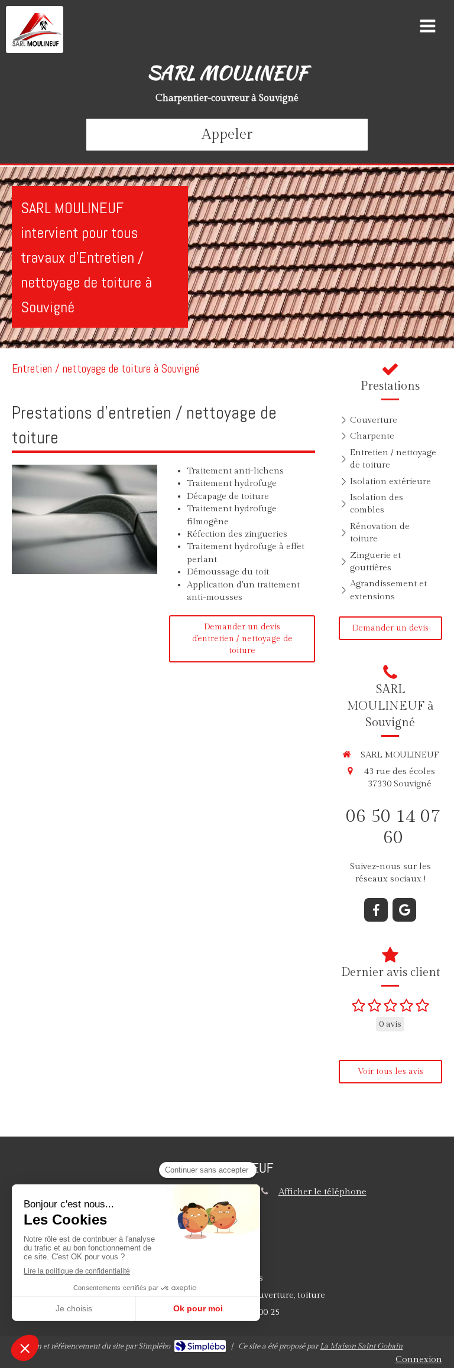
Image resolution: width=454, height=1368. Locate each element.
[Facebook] (376, 910)
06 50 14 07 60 (393, 827)
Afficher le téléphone (322, 1192)
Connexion (418, 1359)
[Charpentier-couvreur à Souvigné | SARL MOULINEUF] (37, 29)
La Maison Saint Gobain (361, 1346)
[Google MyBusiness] (404, 910)
